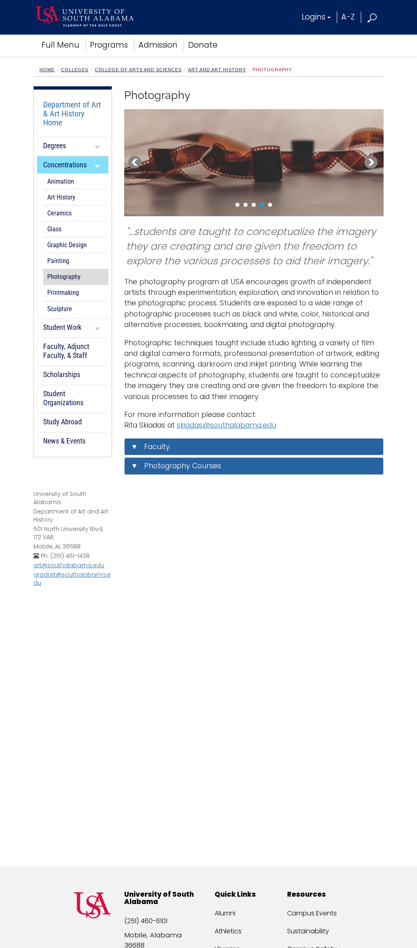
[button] (372, 17)
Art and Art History (217, 69)
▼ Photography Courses (176, 466)
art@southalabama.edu (68, 565)
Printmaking (63, 292)
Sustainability (308, 931)
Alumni (225, 913)
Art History (61, 197)
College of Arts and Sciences (138, 69)
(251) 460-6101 (145, 921)
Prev (134, 162)
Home (47, 69)
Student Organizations (63, 398)
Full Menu (60, 45)
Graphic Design (67, 245)
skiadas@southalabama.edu (226, 425)
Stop (147, 207)
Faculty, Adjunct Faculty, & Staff (66, 351)
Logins (313, 16)
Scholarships (61, 374)
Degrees (54, 145)
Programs (109, 45)
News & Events (64, 441)
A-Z (348, 16)
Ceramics (59, 213)
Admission (158, 45)
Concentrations (65, 164)
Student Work (62, 327)
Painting (58, 261)
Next (370, 162)
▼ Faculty (150, 447)
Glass (54, 229)
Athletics (228, 931)
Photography (64, 277)
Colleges (74, 69)
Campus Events (312, 913)
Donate (202, 45)
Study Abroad (62, 421)
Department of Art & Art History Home (72, 113)
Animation (60, 181)
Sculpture (59, 309)
